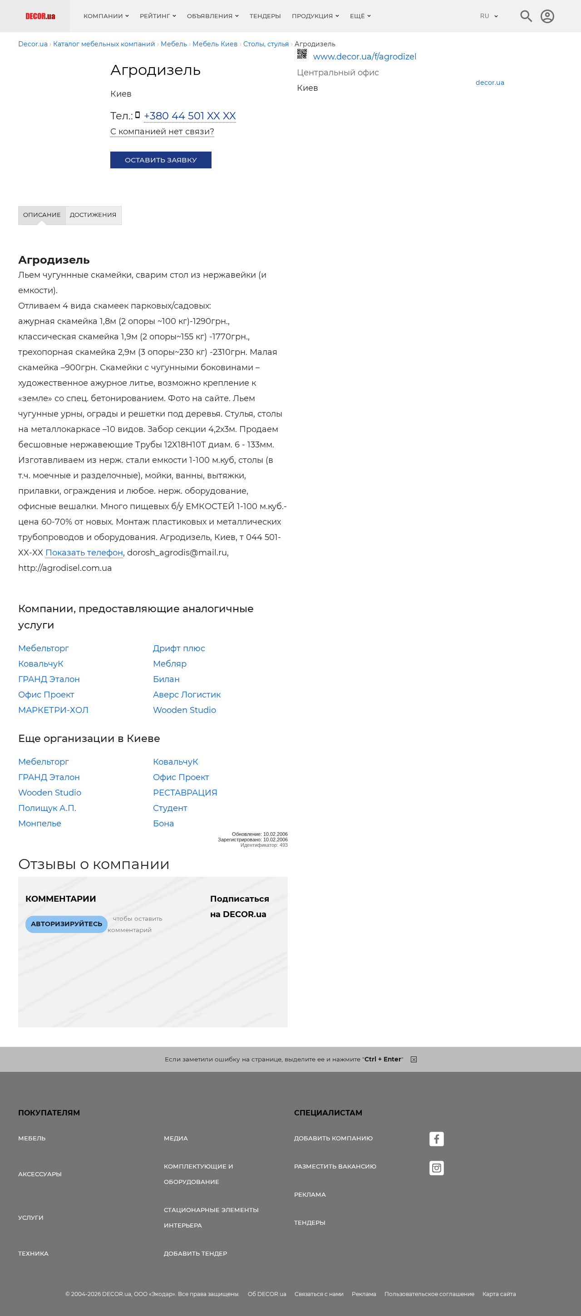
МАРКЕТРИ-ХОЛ (53, 710)
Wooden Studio (184, 710)
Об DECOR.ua (267, 1294)
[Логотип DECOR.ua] (47, 16)
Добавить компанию (333, 1138)
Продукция (312, 16)
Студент (170, 808)
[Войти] (547, 16)
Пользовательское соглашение (429, 1294)
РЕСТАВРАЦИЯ (185, 793)
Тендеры (265, 16)
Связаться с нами (319, 1294)
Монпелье (39, 824)
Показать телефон (84, 553)
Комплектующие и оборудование (198, 1174)
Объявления (210, 16)
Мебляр (170, 664)
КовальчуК (41, 664)
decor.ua (490, 83)
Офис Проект (46, 695)
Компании (103, 16)
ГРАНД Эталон (49, 679)
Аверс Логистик (187, 695)
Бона (163, 824)
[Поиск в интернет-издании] (526, 16)
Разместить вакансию (335, 1166)
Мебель (31, 1138)
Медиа (176, 1138)
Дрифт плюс (179, 648)
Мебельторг (43, 648)
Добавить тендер (195, 1253)
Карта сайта (499, 1294)
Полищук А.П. (47, 808)
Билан (166, 679)
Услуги (31, 1217)
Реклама (310, 1194)
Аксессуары (40, 1174)
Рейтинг (155, 16)
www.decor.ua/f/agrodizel (365, 57)
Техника (33, 1253)
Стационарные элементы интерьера (211, 1217)
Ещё (357, 16)
